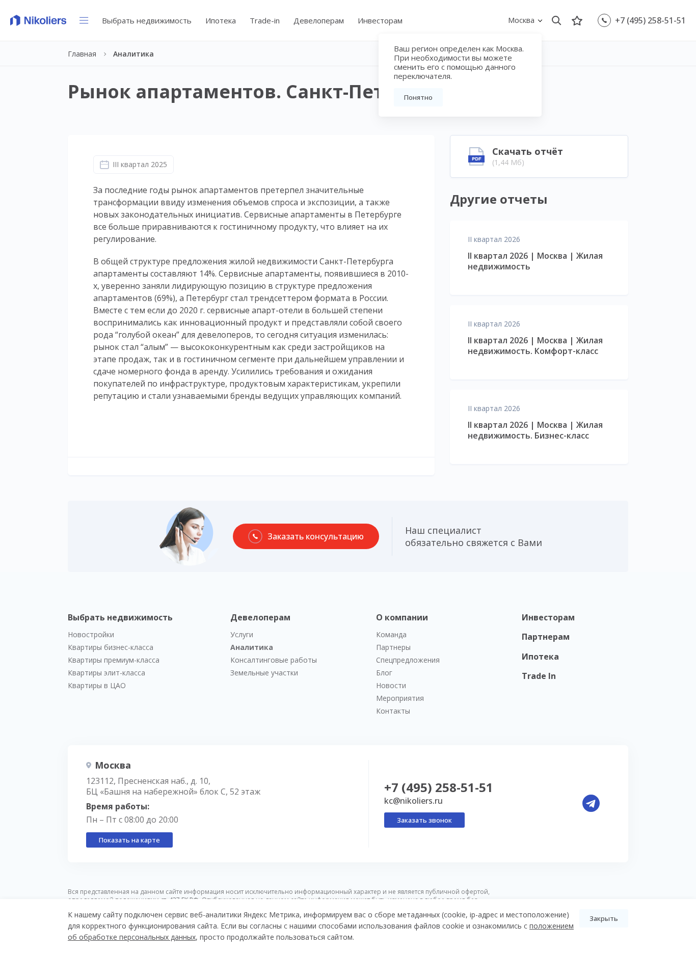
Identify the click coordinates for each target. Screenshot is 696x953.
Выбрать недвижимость (147, 20)
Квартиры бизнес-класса (110, 647)
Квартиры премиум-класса (113, 660)
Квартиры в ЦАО (97, 685)
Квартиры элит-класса (106, 672)
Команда (391, 634)
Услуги (241, 634)
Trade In (539, 676)
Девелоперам (318, 20)
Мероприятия (400, 698)
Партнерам (546, 636)
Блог (384, 672)
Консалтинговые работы (273, 660)
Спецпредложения (408, 660)
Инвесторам (380, 20)
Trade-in (265, 20)
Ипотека (220, 20)
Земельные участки (264, 672)
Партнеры (393, 647)
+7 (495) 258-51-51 (650, 20)
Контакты (393, 711)
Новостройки (91, 634)
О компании (402, 617)
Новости (391, 685)
